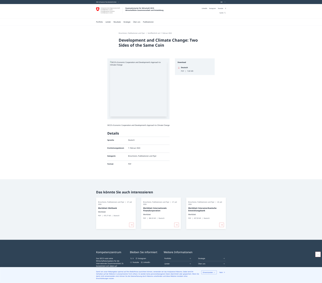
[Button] (131, 225)
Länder (167, 264)
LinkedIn (146, 262)
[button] (99, 22)
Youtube (136, 262)
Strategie (201, 258)
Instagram (142, 258)
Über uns (201, 264)
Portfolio (167, 258)
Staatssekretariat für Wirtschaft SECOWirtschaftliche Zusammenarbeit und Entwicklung (144, 9)
